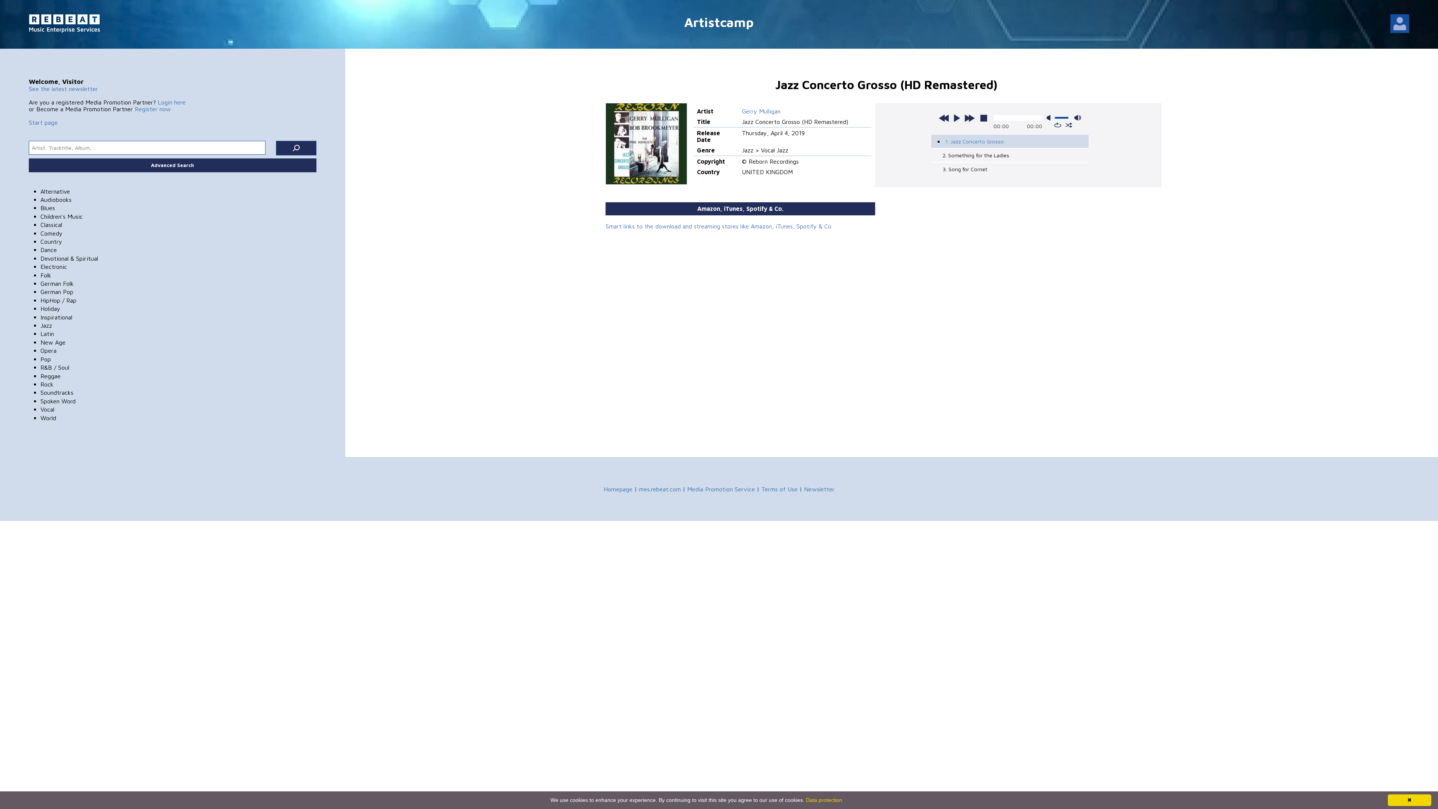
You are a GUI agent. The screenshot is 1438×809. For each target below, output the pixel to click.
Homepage (618, 489)
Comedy (51, 233)
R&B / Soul (54, 367)
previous (944, 118)
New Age (53, 342)
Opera (48, 350)
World (48, 418)
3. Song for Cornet (965, 169)
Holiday (50, 308)
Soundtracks (56, 392)
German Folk (57, 283)
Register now (153, 109)
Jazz (46, 325)
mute (1050, 118)
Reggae (50, 376)
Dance (48, 249)
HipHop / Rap (58, 300)
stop (984, 118)
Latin (47, 333)
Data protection (824, 800)
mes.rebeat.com (660, 489)
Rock (47, 384)
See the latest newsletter (63, 88)
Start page (43, 122)
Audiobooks (56, 199)
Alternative (55, 191)
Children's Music (61, 216)
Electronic (53, 266)
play (956, 117)
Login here (172, 102)
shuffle (1069, 125)
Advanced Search (172, 165)
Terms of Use (779, 489)
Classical (51, 224)
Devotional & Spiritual (69, 258)
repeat (1057, 125)
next (969, 118)
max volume (1077, 118)
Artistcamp (719, 22)
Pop (45, 359)
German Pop (56, 291)
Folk (45, 275)
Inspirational (56, 317)
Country (51, 241)
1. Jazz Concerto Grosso (974, 141)
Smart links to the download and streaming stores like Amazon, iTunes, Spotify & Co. (719, 226)
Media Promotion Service (721, 489)
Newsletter (819, 489)
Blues (47, 207)
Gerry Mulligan (761, 111)
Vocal (47, 409)
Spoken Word (58, 401)
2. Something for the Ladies (976, 155)
